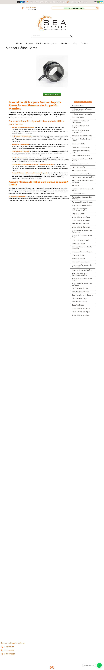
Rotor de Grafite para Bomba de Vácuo (82, 248)
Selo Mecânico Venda (79, 302)
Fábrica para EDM (78, 144)
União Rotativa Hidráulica (81, 227)
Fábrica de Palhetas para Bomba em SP (80, 131)
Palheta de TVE (77, 185)
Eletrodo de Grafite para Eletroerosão (80, 122)
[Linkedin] (21, 2)
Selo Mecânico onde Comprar (82, 295)
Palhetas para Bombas (79, 170)
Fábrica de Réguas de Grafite (82, 135)
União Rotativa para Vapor (81, 220)
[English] (95, 2)
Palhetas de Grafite (78, 167)
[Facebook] (24, 2)
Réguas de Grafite (78, 213)
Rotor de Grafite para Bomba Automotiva (82, 231)
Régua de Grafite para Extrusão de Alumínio (79, 210)
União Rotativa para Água (81, 217)
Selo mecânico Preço (79, 298)
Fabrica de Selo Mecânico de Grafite (82, 140)
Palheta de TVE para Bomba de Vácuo (83, 190)
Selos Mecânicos (78, 305)
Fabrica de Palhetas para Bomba (80, 127)
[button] (99, 665)
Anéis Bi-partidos (78, 106)
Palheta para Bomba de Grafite (82, 177)
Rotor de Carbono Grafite (81, 240)
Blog (75, 43)
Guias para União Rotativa (81, 155)
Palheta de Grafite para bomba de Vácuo (82, 181)
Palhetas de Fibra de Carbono (82, 202)
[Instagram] (18, 2)
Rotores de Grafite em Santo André (82, 236)
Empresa (29, 43)
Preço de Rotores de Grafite (81, 205)
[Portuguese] (98, 2)
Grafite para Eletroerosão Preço (81, 151)
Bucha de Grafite (78, 117)
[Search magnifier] (71, 36)
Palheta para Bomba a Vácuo (82, 174)
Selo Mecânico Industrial (80, 223)
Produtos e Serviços (45, 43)
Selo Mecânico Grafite (80, 288)
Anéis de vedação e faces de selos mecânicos (82, 110)
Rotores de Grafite (78, 243)
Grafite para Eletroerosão (81, 147)
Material (63, 43)
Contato (84, 43)
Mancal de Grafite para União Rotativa (82, 160)
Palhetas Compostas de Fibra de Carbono (82, 198)
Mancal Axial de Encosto (80, 164)
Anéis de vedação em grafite (82, 114)
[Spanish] (101, 2)
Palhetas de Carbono (79, 194)
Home (19, 43)
